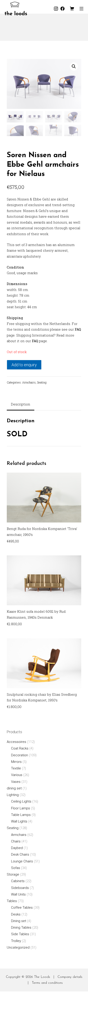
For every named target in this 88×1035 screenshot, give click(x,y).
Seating (41, 382)
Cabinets (18, 881)
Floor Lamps (20, 808)
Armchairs (29, 382)
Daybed (17, 848)
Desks (16, 914)
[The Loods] (16, 8)
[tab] (20, 405)
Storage (13, 874)
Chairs (16, 841)
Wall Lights (19, 821)
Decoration (19, 755)
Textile (16, 768)
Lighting (13, 795)
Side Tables (20, 934)
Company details (70, 977)
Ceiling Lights (21, 801)
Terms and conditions (47, 983)
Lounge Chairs (22, 861)
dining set (14, 788)
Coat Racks (19, 748)
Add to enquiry (24, 364)
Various (16, 775)
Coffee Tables (22, 908)
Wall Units (18, 894)
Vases (16, 782)
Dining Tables (21, 927)
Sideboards (20, 888)
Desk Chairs (20, 854)
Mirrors (16, 762)
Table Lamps (21, 815)
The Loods (42, 977)
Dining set (18, 921)
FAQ (78, 329)
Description (20, 404)
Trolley (16, 941)
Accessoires (16, 742)
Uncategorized (18, 947)
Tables (12, 901)
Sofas (15, 868)
